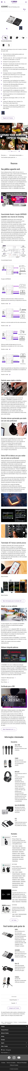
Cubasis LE (4, 680)
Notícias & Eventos (5, 1033)
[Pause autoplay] (19, 151)
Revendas (3, 1039)
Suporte (13, 1003)
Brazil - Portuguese (7, 1050)
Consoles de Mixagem (22, 1022)
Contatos (3, 1062)
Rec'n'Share (4, 682)
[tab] (9, 151)
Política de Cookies (14, 1065)
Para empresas (4, 1052)
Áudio (2, 1022)
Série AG (4, 1023)
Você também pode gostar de (8, 157)
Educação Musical (4, 1030)
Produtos (15, 1022)
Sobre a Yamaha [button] (4, 1046)
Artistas (2, 1036)
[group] (5, 37)
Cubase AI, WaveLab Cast (7, 677)
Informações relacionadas (15, 155)
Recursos (3, 155)
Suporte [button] (2, 1043)
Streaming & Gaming (8, 1022)
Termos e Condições (11, 1062)
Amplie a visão (4, 303)
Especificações (13, 1000)
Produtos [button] (3, 1026)
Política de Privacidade (22, 1062)
